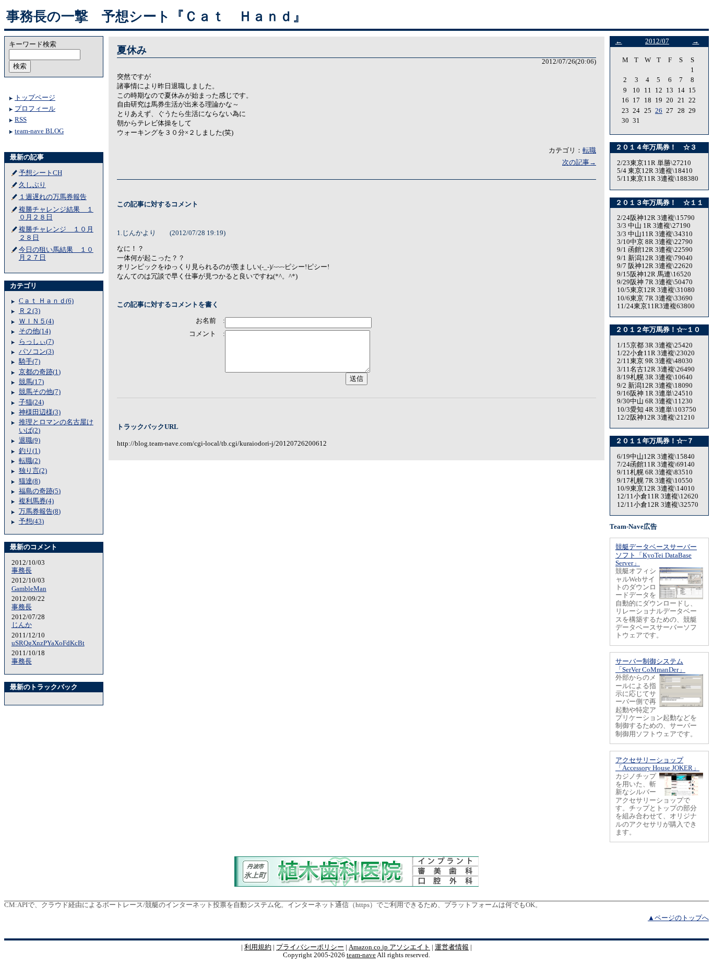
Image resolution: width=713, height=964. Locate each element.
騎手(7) (29, 361)
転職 (589, 150)
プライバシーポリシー (310, 947)
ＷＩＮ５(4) (36, 321)
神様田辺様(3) (40, 412)
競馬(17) (31, 382)
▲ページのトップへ (678, 918)
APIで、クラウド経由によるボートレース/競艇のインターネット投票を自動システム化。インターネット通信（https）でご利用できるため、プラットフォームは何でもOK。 (279, 905)
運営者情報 (452, 947)
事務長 (21, 570)
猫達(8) (29, 481)
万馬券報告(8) (40, 511)
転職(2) (29, 460)
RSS (21, 119)
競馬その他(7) (40, 392)
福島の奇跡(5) (40, 491)
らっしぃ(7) (36, 341)
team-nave (361, 955)
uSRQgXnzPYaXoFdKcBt (48, 643)
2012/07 (657, 41)
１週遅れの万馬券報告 (53, 197)
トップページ (35, 97)
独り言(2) (33, 470)
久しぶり (32, 185)
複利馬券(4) (36, 501)
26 (658, 110)
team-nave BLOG (39, 131)
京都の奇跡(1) (40, 372)
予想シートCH (40, 173)
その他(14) (35, 331)
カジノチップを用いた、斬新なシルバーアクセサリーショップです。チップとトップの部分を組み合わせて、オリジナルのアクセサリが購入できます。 (656, 805)
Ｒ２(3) (29, 311)
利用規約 (257, 947)
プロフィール (35, 108)
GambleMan (28, 589)
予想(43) (31, 521)
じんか (21, 625)
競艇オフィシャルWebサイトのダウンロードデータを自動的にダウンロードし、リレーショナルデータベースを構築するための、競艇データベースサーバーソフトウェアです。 (656, 603)
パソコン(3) (36, 351)
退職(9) (29, 440)
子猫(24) (31, 402)
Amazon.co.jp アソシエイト (389, 947)
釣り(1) (29, 451)
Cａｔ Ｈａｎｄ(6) (46, 301)
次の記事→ (579, 162)
